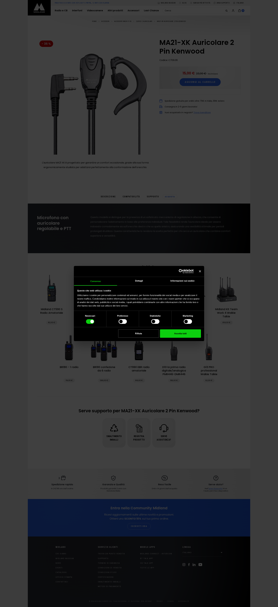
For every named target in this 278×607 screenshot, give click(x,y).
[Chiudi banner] (200, 271)
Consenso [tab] (95, 281)
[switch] (123, 321)
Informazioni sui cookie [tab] (182, 280)
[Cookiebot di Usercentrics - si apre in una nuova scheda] (181, 271)
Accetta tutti (180, 333)
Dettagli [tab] (139, 280)
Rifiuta (138, 333)
